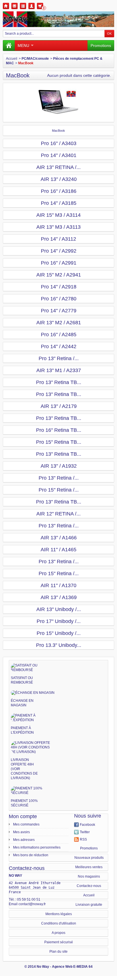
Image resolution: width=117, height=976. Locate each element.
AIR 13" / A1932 (59, 466)
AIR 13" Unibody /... (58, 609)
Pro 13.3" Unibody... (58, 645)
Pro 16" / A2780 (58, 299)
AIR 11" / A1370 (58, 585)
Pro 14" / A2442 (58, 346)
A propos (58, 933)
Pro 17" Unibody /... (59, 621)
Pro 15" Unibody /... (59, 633)
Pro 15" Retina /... (59, 490)
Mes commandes (26, 824)
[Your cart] (40, 6)
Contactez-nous (89, 886)
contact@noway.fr (32, 904)
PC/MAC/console (35, 59)
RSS (83, 839)
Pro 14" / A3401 (58, 155)
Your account (31, 6)
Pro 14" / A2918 (58, 287)
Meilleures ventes (89, 867)
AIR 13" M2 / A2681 (58, 322)
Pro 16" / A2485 (58, 334)
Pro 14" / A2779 (58, 310)
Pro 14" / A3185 (58, 203)
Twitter (85, 832)
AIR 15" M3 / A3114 (58, 215)
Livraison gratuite (89, 905)
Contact (14, 6)
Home (6, 6)
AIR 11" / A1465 (58, 549)
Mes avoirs (21, 832)
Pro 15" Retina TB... (58, 442)
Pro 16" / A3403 (58, 143)
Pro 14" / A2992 (58, 251)
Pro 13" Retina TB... (58, 382)
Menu (23, 45)
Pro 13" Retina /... (59, 358)
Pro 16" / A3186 (58, 191)
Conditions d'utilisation (58, 923)
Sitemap (23, 6)
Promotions (101, 45)
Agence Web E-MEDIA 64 (72, 967)
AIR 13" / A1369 (59, 597)
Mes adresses (24, 840)
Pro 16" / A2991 (58, 263)
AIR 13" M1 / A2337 (58, 370)
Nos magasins (89, 876)
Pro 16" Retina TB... (58, 430)
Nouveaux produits (89, 858)
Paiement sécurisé (58, 942)
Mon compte (23, 816)
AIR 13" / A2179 (59, 406)
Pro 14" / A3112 (58, 239)
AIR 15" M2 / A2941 (58, 275)
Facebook (87, 825)
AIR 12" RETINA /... (58, 514)
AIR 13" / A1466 (59, 537)
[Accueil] (8, 45)
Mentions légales (58, 914)
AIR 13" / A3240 (59, 179)
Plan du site (58, 952)
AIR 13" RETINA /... (58, 167)
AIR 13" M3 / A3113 (58, 227)
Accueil (11, 59)
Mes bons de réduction (30, 855)
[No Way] (58, 19)
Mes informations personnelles (36, 847)
